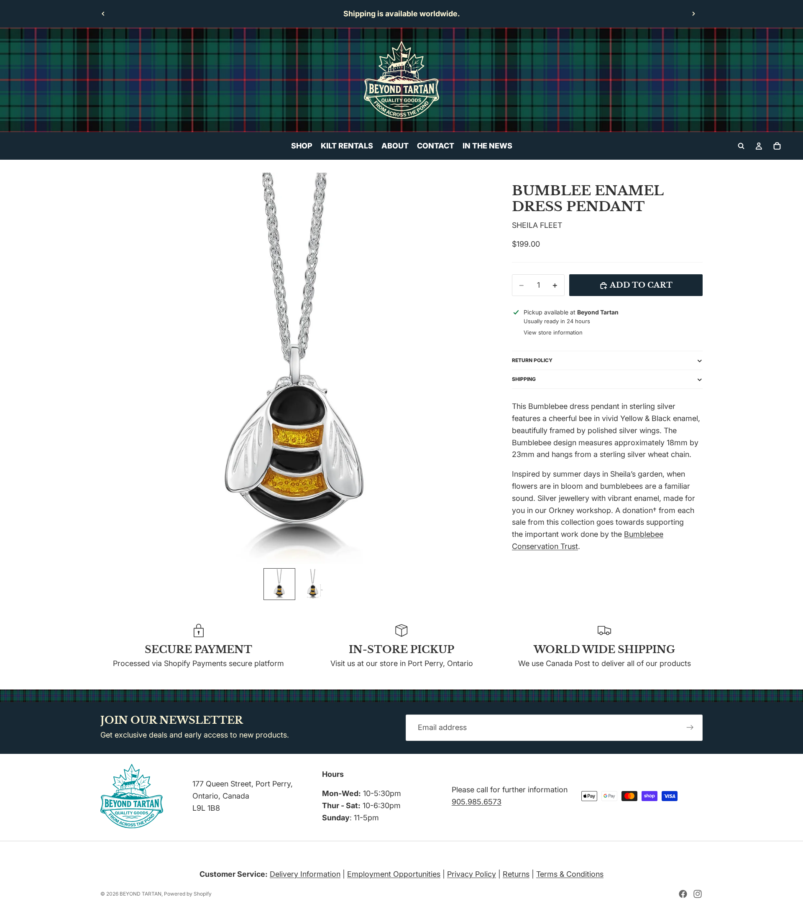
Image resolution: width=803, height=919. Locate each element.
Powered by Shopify (188, 894)
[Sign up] (690, 728)
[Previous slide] (103, 14)
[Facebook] (683, 894)
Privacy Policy (471, 874)
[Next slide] (693, 14)
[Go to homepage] (401, 80)
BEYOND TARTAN (140, 894)
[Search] (741, 146)
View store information (553, 332)
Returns (516, 874)
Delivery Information (305, 874)
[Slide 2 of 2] (313, 584)
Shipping (524, 379)
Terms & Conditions (570, 874)
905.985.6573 (476, 801)
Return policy (532, 360)
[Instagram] (698, 894)
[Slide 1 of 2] (279, 584)
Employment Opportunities (393, 874)
